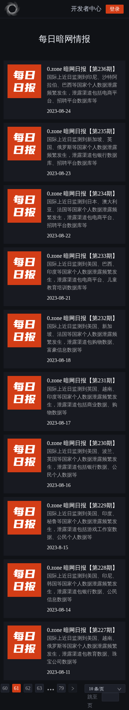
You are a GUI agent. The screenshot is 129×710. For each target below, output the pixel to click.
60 (5, 688)
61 (16, 688)
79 (61, 688)
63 (39, 688)
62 (27, 688)
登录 (115, 9)
